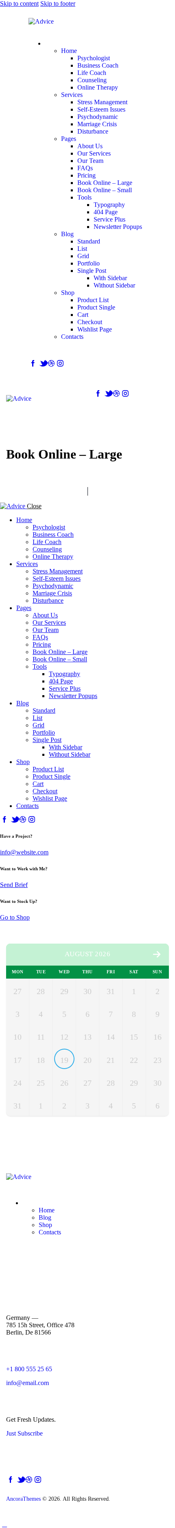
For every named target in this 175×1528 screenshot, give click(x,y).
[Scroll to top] (4, 1524)
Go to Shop (15, 917)
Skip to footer (57, 3)
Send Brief (14, 884)
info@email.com (27, 1382)
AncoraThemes (23, 1499)
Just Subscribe (24, 1433)
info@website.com (24, 852)
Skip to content (19, 3)
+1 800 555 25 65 (29, 1369)
